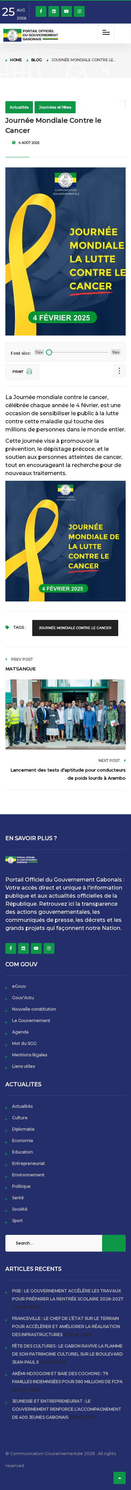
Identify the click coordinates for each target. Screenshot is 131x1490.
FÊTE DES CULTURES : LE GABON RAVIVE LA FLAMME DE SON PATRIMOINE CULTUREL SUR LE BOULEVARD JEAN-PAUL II (67, 1354)
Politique (21, 1186)
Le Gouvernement (31, 1020)
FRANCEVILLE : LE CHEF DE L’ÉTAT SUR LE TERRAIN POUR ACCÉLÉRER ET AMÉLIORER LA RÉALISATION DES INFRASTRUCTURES (66, 1326)
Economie (22, 1140)
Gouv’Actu (23, 997)
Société (20, 1209)
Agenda (20, 1031)
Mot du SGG (24, 1043)
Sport (17, 1220)
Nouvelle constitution (34, 1009)
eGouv (19, 986)
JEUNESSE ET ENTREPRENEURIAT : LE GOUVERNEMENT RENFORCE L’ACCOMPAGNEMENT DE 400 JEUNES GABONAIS (66, 1409)
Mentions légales (29, 1054)
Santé (18, 1197)
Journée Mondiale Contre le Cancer (75, 628)
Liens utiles (23, 1066)
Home (16, 59)
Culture (20, 1117)
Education (22, 1151)
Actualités (19, 107)
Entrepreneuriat (28, 1163)
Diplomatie (23, 1129)
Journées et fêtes (55, 107)
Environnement (28, 1174)
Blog (36, 59)
